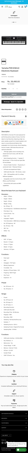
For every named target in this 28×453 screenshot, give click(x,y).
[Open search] (19, 7)
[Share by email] (25, 109)
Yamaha (3, 74)
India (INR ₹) (5, 435)
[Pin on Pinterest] (20, 109)
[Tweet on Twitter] (23, 109)
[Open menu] (2, 6)
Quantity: (4, 88)
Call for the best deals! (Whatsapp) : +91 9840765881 (14, 2)
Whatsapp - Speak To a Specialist (13, 101)
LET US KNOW (18, 97)
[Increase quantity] (17, 88)
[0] (25, 7)
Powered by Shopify (6, 449)
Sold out (14, 94)
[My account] (22, 7)
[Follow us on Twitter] (5, 443)
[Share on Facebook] (17, 109)
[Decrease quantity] (9, 88)
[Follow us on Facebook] (2, 443)
